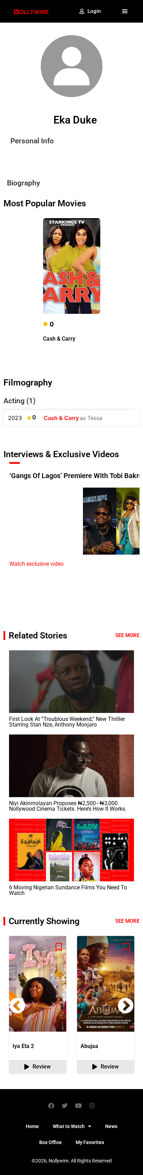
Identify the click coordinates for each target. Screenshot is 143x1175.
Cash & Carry (59, 338)
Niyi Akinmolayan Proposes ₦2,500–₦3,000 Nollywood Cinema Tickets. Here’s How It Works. (67, 806)
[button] (124, 11)
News (111, 1126)
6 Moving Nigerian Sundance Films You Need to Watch (68, 890)
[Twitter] (65, 1105)
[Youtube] (78, 1105)
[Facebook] (51, 1105)
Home (32, 1126)
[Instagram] (92, 1105)
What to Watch (69, 1126)
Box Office (50, 1142)
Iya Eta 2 (23, 1046)
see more (127, 921)
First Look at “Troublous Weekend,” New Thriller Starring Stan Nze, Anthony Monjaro (67, 722)
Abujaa (89, 1046)
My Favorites (90, 1142)
